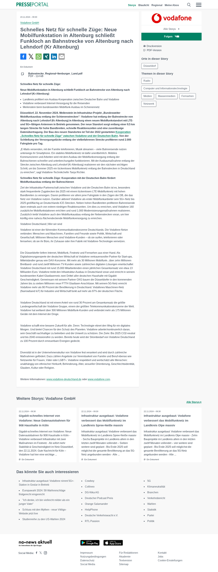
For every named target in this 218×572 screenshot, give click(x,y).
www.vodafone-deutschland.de (63, 379)
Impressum (86, 552)
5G (149, 481)
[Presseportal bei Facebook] (35, 553)
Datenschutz (87, 560)
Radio (146, 80)
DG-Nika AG (92, 492)
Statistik (151, 509)
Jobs (160, 556)
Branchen (152, 492)
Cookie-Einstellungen (170, 560)
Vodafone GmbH (29, 22)
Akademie (125, 556)
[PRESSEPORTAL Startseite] (32, 5)
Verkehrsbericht (156, 498)
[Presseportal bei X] (39, 553)
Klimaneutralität (156, 486)
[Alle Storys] (172, 22)
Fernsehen (187, 96)
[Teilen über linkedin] (54, 57)
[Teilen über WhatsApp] (39, 57)
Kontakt (162, 552)
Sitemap (123, 564)
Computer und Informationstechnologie (165, 88)
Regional (156, 5)
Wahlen (151, 504)
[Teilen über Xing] (46, 57)
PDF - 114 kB (55, 74)
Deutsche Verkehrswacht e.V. (101, 515)
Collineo (89, 486)
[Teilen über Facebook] (23, 57)
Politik (150, 521)
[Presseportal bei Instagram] (44, 552)
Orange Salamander (96, 504)
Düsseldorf (149, 66)
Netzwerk (148, 103)
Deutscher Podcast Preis (99, 498)
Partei (150, 515)
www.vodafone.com (99, 379)
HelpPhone (91, 509)
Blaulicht (143, 5)
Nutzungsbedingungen (93, 556)
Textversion (125, 560)
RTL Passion (92, 521)
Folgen (168, 36)
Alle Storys (169, 29)
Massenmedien (166, 96)
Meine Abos (172, 5)
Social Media (87, 564)
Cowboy (89, 481)
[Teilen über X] (31, 57)
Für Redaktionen (128, 552)
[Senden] (62, 57)
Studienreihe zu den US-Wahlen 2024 (43, 519)
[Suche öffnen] (189, 5)
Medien (147, 96)
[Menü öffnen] (199, 5)
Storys (132, 5)
